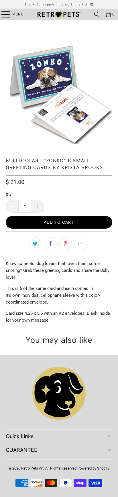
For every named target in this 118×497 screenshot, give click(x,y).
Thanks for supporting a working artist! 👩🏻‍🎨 (59, 4)
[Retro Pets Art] (59, 14)
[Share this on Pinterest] (65, 243)
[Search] (96, 14)
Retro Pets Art (32, 468)
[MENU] (3, 14)
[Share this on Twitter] (35, 243)
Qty (8, 194)
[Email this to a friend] (80, 243)
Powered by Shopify (93, 468)
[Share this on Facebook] (50, 243)
